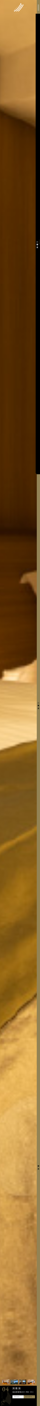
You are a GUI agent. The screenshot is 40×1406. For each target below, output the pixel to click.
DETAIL (17, 1402)
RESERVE (28, 1402)
